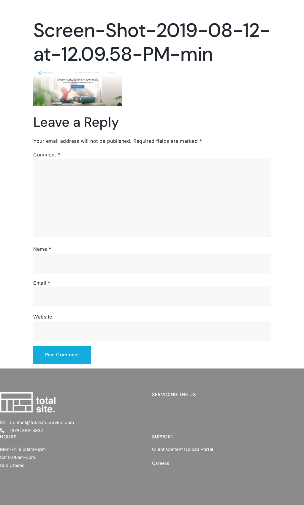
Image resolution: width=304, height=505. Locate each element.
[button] (269, 7)
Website (42, 317)
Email (41, 283)
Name (42, 249)
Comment (46, 155)
